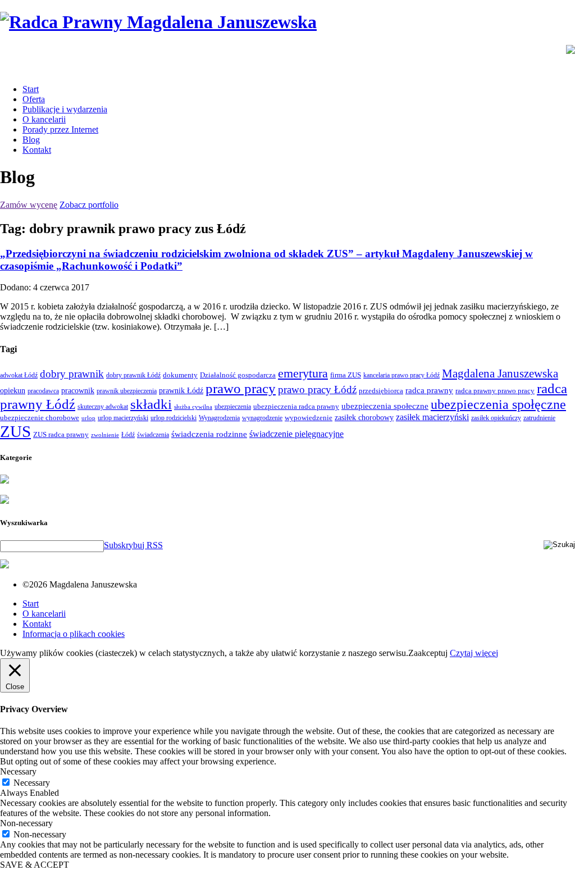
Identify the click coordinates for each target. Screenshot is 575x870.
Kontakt (36, 149)
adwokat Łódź (19, 375)
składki (151, 404)
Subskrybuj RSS (133, 545)
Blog (31, 139)
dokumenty (180, 375)
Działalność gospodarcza (238, 375)
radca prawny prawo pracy (495, 390)
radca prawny (429, 390)
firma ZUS (345, 375)
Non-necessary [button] (26, 823)
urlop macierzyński (123, 418)
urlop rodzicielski (173, 418)
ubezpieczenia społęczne (498, 404)
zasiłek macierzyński (432, 417)
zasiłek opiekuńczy (496, 418)
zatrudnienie (539, 418)
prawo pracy (241, 388)
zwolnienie (105, 435)
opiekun (12, 390)
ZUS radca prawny (61, 434)
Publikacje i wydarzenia (64, 109)
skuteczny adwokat (102, 407)
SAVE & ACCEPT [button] (34, 864)
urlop (88, 418)
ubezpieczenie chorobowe (39, 417)
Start (30, 89)
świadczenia (153, 435)
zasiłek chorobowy (364, 417)
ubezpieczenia (233, 407)
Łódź (128, 435)
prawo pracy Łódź (317, 389)
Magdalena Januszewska (500, 373)
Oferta (33, 99)
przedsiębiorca (381, 390)
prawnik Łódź (181, 390)
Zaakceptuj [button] (428, 653)
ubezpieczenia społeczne (384, 406)
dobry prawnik (72, 374)
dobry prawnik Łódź (133, 375)
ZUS (15, 431)
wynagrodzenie (262, 418)
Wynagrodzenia (219, 418)
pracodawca (43, 391)
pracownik (77, 390)
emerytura (303, 373)
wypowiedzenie (308, 417)
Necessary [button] (18, 771)
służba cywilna (193, 407)
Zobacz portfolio (89, 204)
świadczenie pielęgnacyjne (296, 434)
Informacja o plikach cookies (73, 634)
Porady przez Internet (60, 129)
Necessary (31, 782)
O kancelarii (44, 119)
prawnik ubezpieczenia (127, 391)
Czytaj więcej (474, 653)
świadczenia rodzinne (209, 434)
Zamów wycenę (28, 204)
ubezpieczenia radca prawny (296, 406)
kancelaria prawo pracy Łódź (401, 375)
